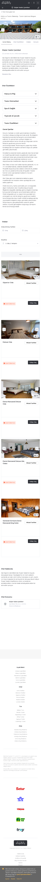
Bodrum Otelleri (20, 693)
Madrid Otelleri (20, 699)
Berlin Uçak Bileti (20, 678)
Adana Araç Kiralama (20, 741)
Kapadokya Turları (20, 714)
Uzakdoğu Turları (21, 721)
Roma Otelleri (20, 697)
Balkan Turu (20, 710)
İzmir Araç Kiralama (20, 738)
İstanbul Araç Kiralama (20, 729)
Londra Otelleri (20, 702)
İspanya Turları (20, 719)
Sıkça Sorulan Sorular (20, 860)
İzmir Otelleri (20, 690)
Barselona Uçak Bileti (20, 675)
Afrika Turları (20, 717)
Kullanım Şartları (20, 856)
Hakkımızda (20, 853)
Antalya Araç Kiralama (20, 736)
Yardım (20, 862)
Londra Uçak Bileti (20, 682)
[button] (20, 231)
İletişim (20, 865)
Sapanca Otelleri (20, 695)
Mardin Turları (20, 712)
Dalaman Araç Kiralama (20, 734)
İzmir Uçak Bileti (20, 680)
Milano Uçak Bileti (20, 673)
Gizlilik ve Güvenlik (20, 858)
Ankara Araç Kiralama (20, 732)
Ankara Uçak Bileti (20, 671)
